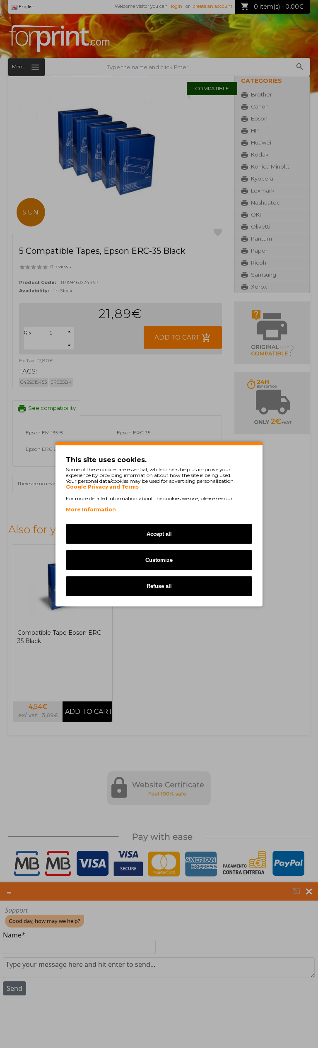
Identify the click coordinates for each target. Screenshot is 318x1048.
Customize (159, 560)
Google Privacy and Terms (102, 486)
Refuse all (159, 586)
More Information (91, 509)
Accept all (159, 533)
